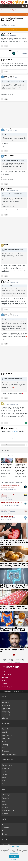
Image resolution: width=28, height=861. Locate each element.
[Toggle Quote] (3, 81)
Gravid (4, 732)
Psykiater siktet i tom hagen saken (9, 494)
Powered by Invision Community (14, 662)
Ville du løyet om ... (5, 510)
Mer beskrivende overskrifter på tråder (14, 14)
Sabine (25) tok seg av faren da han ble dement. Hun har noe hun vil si (7, 467)
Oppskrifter (6, 798)
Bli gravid (5, 729)
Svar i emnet (14, 29)
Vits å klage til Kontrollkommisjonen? (10, 485)
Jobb (4, 771)
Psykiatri (13, 25)
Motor (4, 839)
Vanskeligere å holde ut (7, 516)
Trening (4, 680)
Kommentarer (7, 765)
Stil (3, 824)
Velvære (4, 684)
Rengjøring (6, 712)
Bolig (4, 697)
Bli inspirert (6, 705)
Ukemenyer (6, 795)
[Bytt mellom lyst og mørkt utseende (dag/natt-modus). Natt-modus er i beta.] (23, 660)
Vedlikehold (6, 715)
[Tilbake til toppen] (14, 655)
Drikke (4, 804)
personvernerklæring (14, 853)
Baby (4, 741)
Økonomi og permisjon (10, 754)
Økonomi (5, 718)
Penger (4, 784)
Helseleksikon (6, 674)
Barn (3, 748)
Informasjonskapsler (16, 660)
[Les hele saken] (7, 461)
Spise (4, 801)
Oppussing (6, 709)
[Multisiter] (2, 46)
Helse (3, 671)
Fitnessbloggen (6, 687)
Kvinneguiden (7, 759)
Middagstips (6, 807)
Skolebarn (5, 751)
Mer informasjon (14, 859)
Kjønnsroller (6, 768)
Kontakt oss (7, 660)
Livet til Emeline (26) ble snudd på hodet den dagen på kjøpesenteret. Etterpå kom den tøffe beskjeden (21, 468)
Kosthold (4, 677)
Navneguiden (7, 735)
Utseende (11, 659)
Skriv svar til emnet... (9, 438)
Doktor (10, 667)
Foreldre (6, 723)
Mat (3, 781)
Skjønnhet (5, 828)
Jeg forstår (14, 856)
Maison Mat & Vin (8, 810)
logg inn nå (14, 431)
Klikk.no (22, 691)
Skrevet (10, 35)
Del (7, 444)
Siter (6, 46)
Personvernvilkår (20, 659)
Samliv (4, 774)
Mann (4, 831)
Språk (4, 659)
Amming (5, 745)
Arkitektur (5, 702)
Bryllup (4, 834)
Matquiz (5, 814)
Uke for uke (6, 738)
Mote (4, 819)
